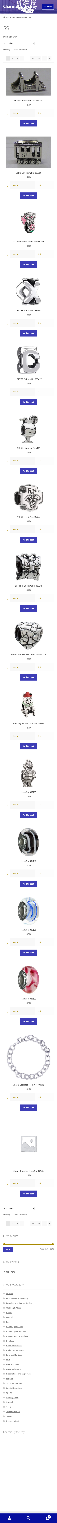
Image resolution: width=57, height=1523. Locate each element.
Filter (8, 1249)
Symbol (9, 1402)
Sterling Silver (12, 1397)
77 (44, 58)
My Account (9, 1518)
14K (6, 1272)
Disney (9, 1312)
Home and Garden (14, 1345)
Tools (8, 1407)
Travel (9, 1416)
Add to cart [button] (28, 123)
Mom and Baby (12, 1364)
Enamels (10, 1317)
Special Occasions (14, 1388)
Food (8, 1322)
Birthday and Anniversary (17, 1298)
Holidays (10, 1341)
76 (39, 58)
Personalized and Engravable (18, 1374)
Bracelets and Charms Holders (19, 1303)
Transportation (13, 1411)
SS (39, 112)
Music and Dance (13, 1369)
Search (28, 1518)
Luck (8, 1359)
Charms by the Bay (20, 6)
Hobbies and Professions (17, 1336)
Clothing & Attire (13, 1308)
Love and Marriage (14, 1355)
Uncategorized (12, 1421)
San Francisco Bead (14, 1383)
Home (8, 17)
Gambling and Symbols (16, 1331)
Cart (44, 1516)
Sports (9, 1392)
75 (33, 58)
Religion (9, 1378)
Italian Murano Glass (15, 1350)
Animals (9, 1293)
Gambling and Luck (14, 1326)
